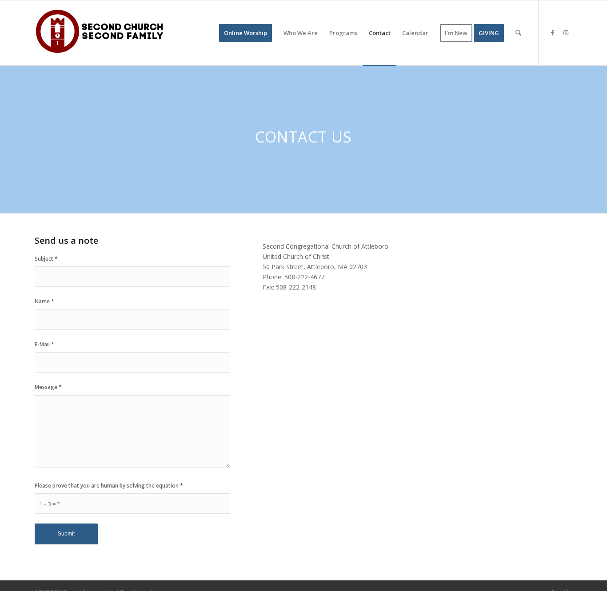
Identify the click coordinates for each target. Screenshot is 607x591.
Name (44, 301)
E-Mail (44, 344)
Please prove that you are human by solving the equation (109, 485)
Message (48, 387)
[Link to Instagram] (565, 32)
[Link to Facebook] (552, 32)
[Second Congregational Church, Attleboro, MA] (101, 32)
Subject (46, 258)
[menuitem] (245, 32)
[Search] (518, 32)
